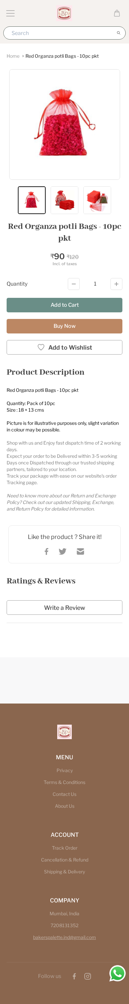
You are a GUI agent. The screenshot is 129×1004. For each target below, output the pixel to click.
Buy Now (65, 326)
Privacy (65, 770)
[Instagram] (87, 976)
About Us (64, 806)
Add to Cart (65, 305)
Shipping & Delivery (64, 871)
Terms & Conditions (64, 782)
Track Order (64, 848)
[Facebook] (74, 976)
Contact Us (64, 794)
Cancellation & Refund (64, 860)
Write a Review (64, 608)
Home (13, 56)
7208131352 (64, 925)
